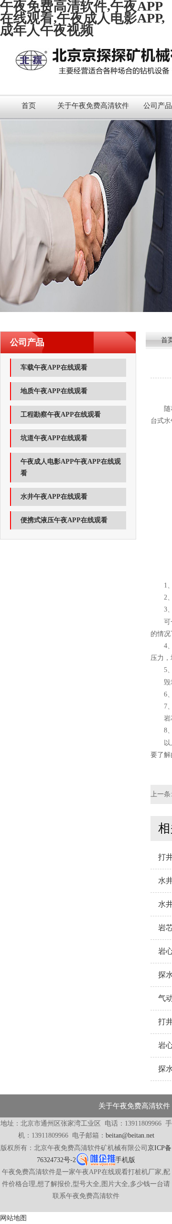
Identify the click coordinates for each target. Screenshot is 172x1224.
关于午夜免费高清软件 (93, 105)
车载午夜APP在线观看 (54, 367)
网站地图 (13, 1218)
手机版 (125, 1160)
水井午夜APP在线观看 (54, 496)
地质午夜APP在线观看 (54, 391)
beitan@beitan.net (130, 1135)
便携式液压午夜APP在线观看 (64, 520)
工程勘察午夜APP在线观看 (61, 414)
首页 (29, 105)
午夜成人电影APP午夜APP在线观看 (71, 467)
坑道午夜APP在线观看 (54, 438)
